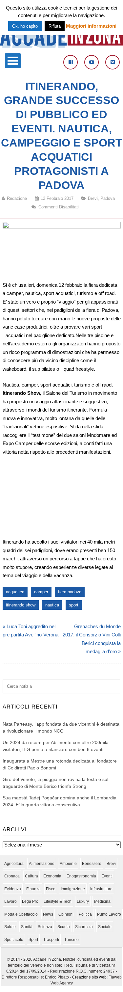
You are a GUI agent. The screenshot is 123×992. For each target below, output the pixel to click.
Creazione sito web (89, 977)
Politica (85, 914)
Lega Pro (30, 901)
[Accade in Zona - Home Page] (61, 46)
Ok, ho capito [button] (25, 26)
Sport (33, 939)
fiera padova (69, 591)
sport (73, 605)
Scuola (63, 927)
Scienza (45, 927)
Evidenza (12, 889)
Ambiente (68, 863)
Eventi (107, 876)
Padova (107, 198)
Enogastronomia (81, 876)
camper (41, 591)
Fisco (50, 889)
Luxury (83, 901)
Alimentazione (41, 863)
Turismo (71, 939)
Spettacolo (13, 939)
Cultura (31, 876)
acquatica (15, 591)
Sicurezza (84, 927)
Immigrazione (73, 889)
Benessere (91, 863)
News (48, 914)
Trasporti (51, 939)
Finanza (33, 889)
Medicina (102, 901)
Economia (52, 876)
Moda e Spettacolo (21, 914)
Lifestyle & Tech (58, 901)
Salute (10, 927)
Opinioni (65, 914)
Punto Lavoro (109, 914)
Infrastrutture (101, 889)
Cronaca (12, 876)
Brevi (93, 198)
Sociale (105, 927)
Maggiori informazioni (91, 26)
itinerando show (20, 605)
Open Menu (13, 60)
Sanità (26, 927)
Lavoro (10, 901)
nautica (52, 605)
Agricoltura (14, 863)
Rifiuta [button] (55, 26)
